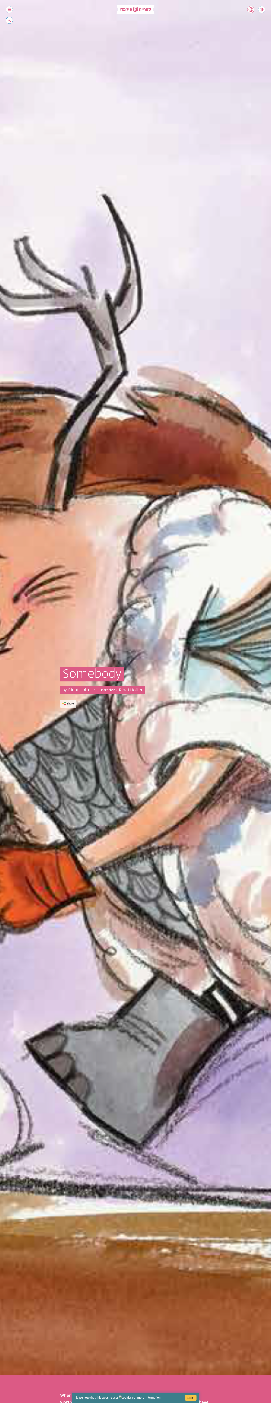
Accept (190, 1397)
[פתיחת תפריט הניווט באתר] (9, 9)
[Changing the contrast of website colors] (261, 9)
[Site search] (9, 20)
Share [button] (70, 704)
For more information (146, 1398)
